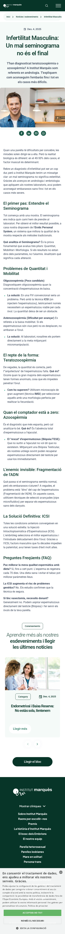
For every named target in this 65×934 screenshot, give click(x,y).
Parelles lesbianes (32, 851)
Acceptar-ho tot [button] (32, 912)
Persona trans (32, 861)
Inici (8, 17)
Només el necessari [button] (32, 920)
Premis (32, 823)
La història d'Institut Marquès (32, 828)
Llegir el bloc (32, 761)
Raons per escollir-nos (32, 818)
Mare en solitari (32, 856)
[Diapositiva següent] (37, 744)
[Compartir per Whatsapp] (43, 133)
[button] (32, 928)
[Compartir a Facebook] (21, 133)
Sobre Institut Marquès (32, 814)
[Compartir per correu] (36, 133)
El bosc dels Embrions (32, 833)
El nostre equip (32, 838)
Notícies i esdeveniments (27, 17)
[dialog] (32, 901)
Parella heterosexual (33, 846)
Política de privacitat (38, 905)
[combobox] (60, 872)
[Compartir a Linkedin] (29, 133)
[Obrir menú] (58, 6)
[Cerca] (47, 6)
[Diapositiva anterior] (27, 744)
